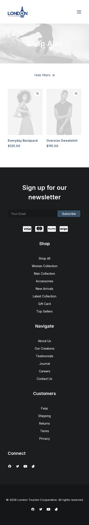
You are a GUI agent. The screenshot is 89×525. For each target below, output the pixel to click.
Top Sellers (44, 311)
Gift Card (44, 304)
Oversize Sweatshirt (62, 140)
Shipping (44, 416)
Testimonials (44, 356)
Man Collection (44, 273)
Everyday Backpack (23, 140)
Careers (44, 371)
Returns (44, 423)
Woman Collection (44, 266)
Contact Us (44, 379)
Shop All (44, 258)
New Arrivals (44, 288)
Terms (44, 431)
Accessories (44, 281)
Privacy (44, 438)
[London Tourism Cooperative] (17, 12)
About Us (44, 341)
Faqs (44, 408)
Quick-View (37, 94)
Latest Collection (44, 296)
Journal (44, 363)
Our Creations (44, 348)
